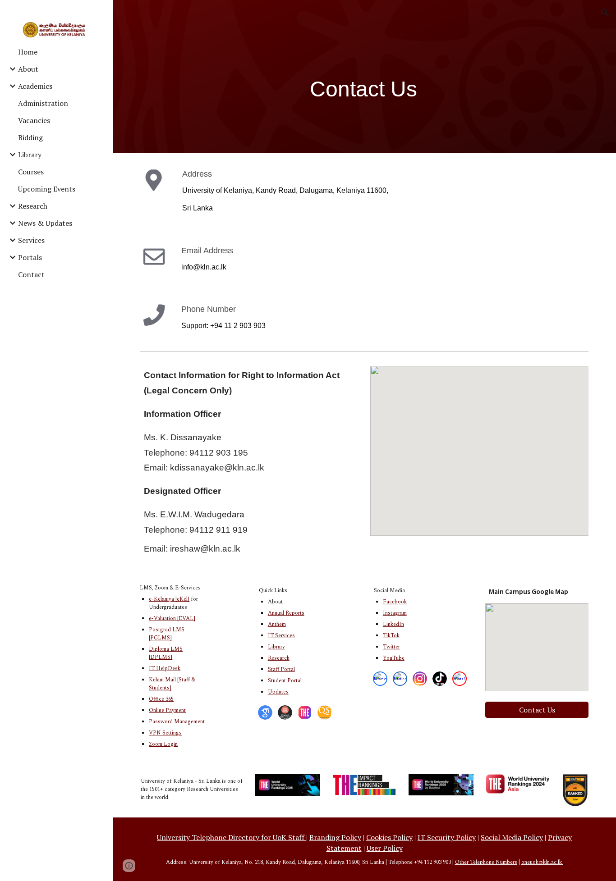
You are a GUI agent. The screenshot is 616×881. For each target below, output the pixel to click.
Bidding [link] (30, 137)
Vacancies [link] (34, 120)
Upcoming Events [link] (46, 189)
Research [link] (32, 206)
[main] (364, 89)
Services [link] (31, 240)
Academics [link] (35, 86)
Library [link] (29, 155)
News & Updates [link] (45, 223)
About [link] (28, 69)
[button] (605, 12)
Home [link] (27, 52)
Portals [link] (30, 257)
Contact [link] (31, 274)
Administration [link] (43, 103)
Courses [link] (31, 172)
